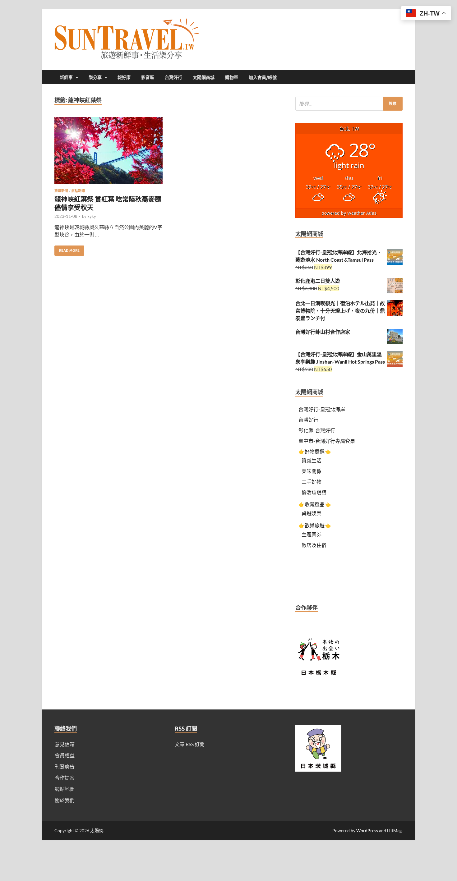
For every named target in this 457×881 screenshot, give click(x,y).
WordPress (367, 830)
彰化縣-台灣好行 (316, 430)
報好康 (124, 77)
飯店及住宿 (314, 545)
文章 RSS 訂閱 (190, 744)
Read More (67, 249)
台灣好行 (173, 77)
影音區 (147, 77)
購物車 (231, 77)
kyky (91, 216)
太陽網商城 (204, 77)
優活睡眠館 (314, 492)
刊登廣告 (65, 766)
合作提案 (65, 778)
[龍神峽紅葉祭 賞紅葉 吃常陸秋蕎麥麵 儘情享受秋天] (108, 153)
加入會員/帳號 (263, 77)
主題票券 (311, 534)
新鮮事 (66, 77)
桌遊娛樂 (311, 513)
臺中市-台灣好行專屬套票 (326, 441)
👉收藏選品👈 (314, 504)
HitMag (394, 830)
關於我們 (65, 800)
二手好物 (311, 481)
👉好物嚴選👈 (314, 451)
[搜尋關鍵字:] (349, 104)
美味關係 (311, 471)
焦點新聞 (78, 191)
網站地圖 (65, 789)
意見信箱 (65, 744)
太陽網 (96, 830)
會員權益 (65, 755)
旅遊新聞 (61, 191)
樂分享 (95, 77)
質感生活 (311, 460)
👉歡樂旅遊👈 (314, 525)
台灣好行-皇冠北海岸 (321, 409)
